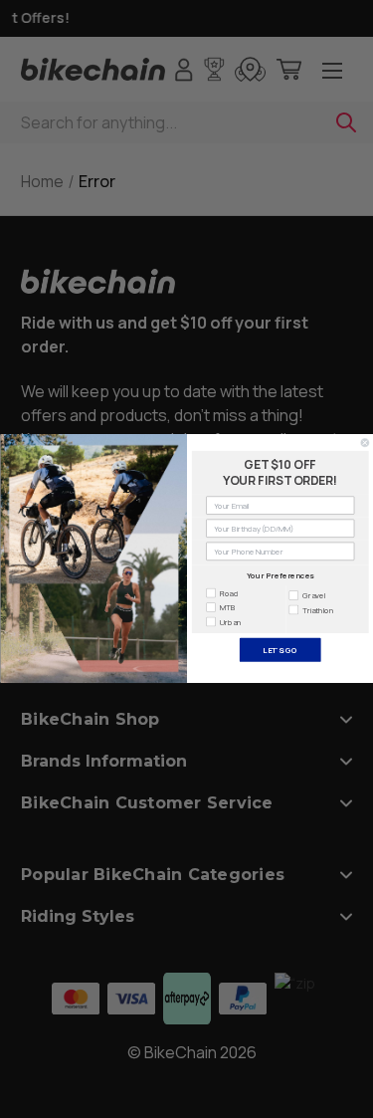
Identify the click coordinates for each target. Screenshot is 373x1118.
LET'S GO (280, 650)
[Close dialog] (365, 443)
